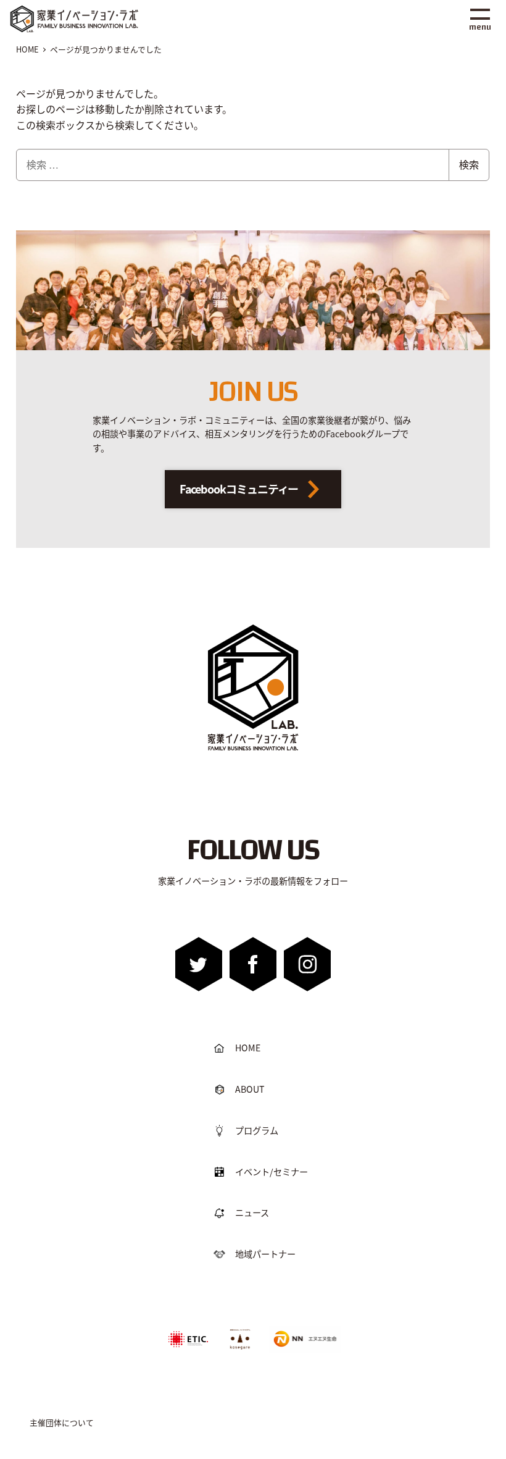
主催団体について (62, 1422)
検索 (469, 165)
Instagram (307, 964)
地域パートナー (265, 1254)
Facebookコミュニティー (239, 489)
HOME (247, 1047)
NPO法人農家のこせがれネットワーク (240, 1339)
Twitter (199, 964)
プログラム (256, 1130)
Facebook (253, 964)
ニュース (252, 1212)
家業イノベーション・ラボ (92, 11)
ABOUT (250, 1089)
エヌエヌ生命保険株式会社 (302, 1330)
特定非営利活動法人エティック (188, 1334)
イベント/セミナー (271, 1172)
